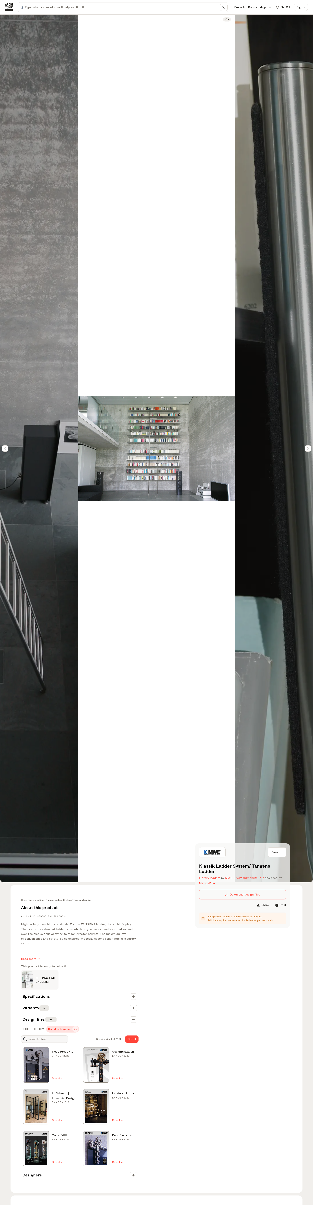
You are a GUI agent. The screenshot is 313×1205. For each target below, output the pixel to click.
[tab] (25, 1029)
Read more (28, 959)
